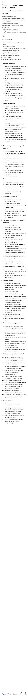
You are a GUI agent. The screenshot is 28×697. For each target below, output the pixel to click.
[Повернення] (2, 2)
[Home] (3, 694)
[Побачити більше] (25, 2)
